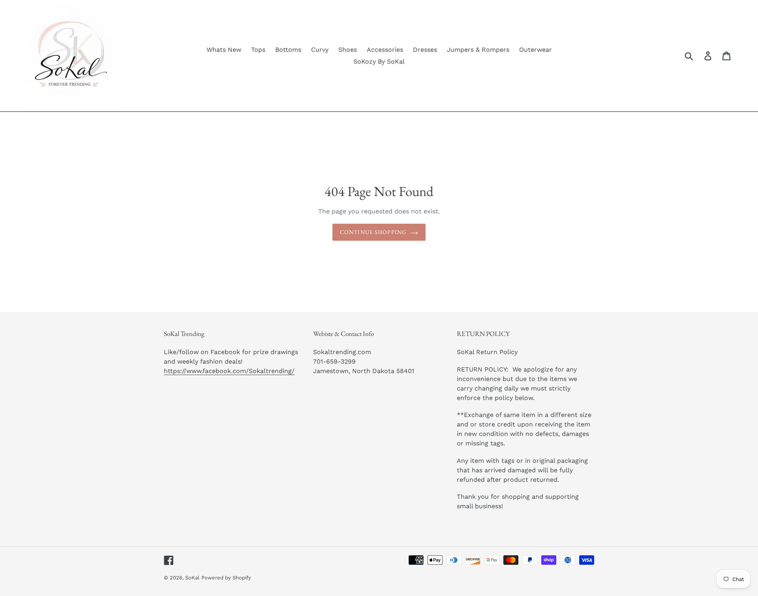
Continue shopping (373, 232)
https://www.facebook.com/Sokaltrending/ (229, 371)
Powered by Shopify (226, 578)
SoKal (192, 578)
